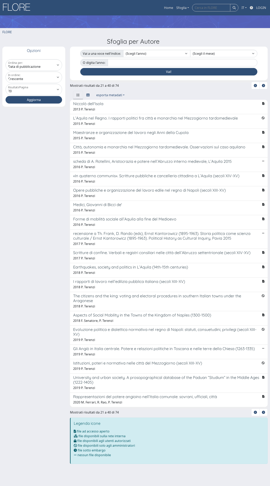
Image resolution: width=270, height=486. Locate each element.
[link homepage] (18, 7)
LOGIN (261, 8)
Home (168, 8)
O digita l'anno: (94, 62)
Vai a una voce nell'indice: (102, 53)
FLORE (7, 32)
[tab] (78, 95)
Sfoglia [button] (181, 8)
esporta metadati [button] (109, 95)
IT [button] (243, 8)
